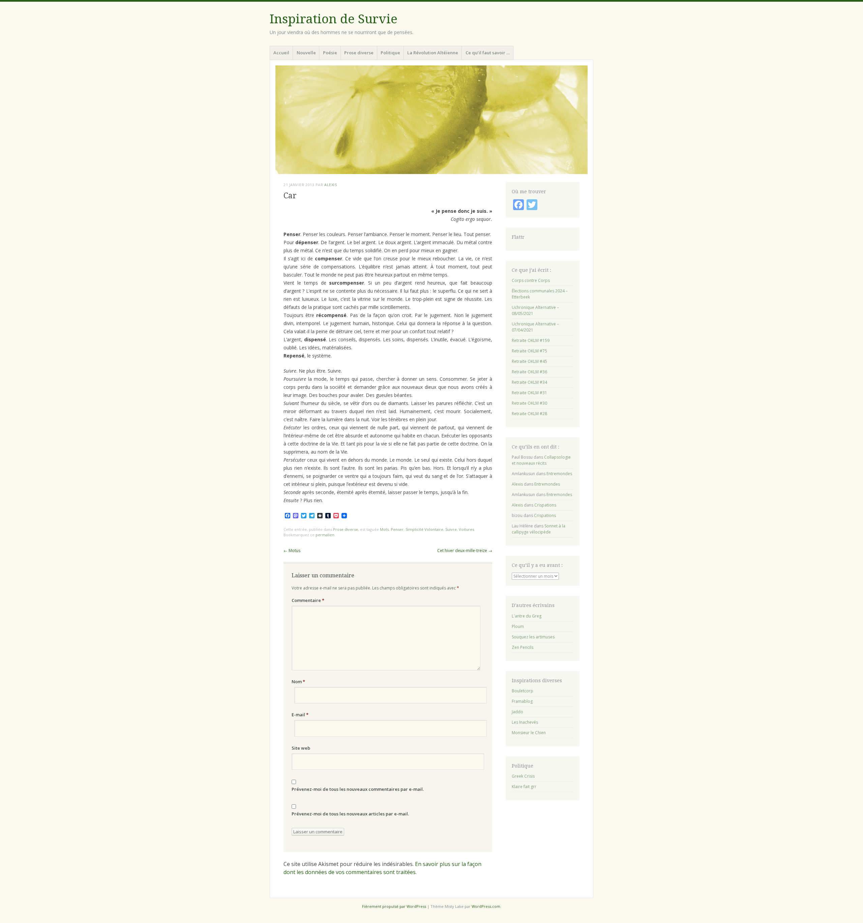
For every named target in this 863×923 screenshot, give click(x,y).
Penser (397, 529)
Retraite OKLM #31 (529, 393)
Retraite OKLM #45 (529, 361)
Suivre (451, 529)
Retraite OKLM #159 (530, 340)
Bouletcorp (522, 691)
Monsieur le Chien (529, 732)
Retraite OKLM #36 (529, 372)
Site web (301, 748)
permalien (325, 534)
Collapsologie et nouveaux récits (541, 460)
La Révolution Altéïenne (432, 53)
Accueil (281, 53)
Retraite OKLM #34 (529, 382)
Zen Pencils (522, 647)
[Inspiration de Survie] (431, 119)
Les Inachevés (525, 722)
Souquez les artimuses (533, 637)
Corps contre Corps (531, 280)
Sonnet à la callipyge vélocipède (538, 529)
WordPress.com (486, 906)
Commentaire (308, 600)
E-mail (300, 715)
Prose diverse (359, 53)
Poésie (330, 53)
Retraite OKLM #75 (529, 351)
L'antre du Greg (526, 616)
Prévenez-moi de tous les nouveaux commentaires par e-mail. (358, 789)
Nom (298, 682)
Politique (390, 53)
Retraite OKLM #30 (529, 403)
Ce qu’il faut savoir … (488, 53)
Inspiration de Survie (333, 19)
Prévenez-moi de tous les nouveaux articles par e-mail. (350, 814)
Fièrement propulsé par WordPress (394, 906)
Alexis (330, 184)
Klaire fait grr (524, 786)
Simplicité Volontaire (424, 529)
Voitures (466, 529)
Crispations (545, 505)
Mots (384, 529)
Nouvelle (306, 53)
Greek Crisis (523, 776)
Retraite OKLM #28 (529, 413)
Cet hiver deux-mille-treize (464, 550)
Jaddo (517, 712)
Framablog (522, 701)
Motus (292, 550)
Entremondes (559, 474)
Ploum (518, 626)
